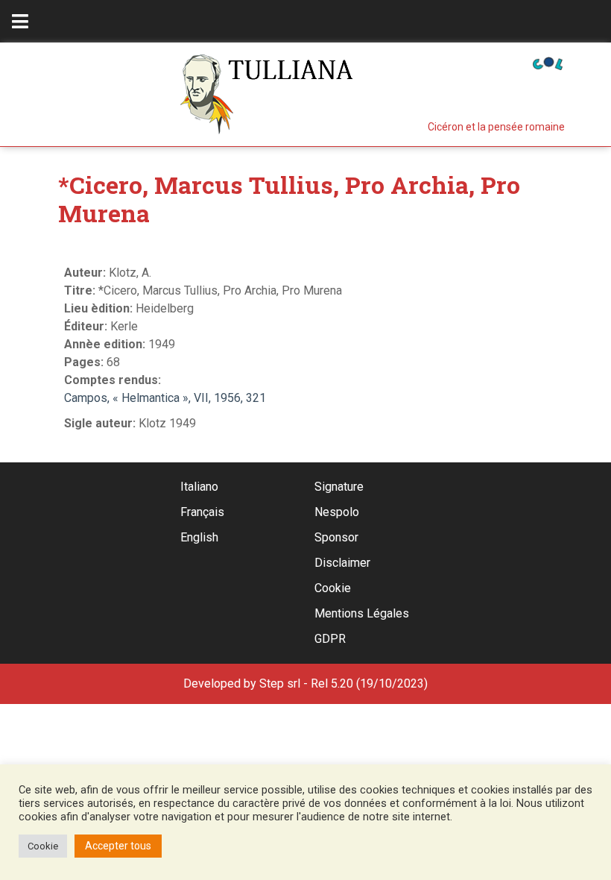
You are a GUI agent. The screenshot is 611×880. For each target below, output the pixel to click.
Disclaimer (342, 563)
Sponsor (336, 537)
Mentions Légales (361, 613)
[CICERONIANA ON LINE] (548, 62)
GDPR (330, 639)
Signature (339, 487)
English (199, 537)
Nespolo (336, 512)
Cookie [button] (43, 846)
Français (202, 512)
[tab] (20, 21)
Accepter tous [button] (118, 846)
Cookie (332, 588)
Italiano (199, 487)
